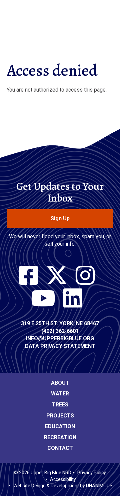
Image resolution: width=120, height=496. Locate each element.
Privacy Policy (91, 472)
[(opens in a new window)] (28, 275)
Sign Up (60, 218)
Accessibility (63, 479)
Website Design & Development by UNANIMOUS (63, 485)
